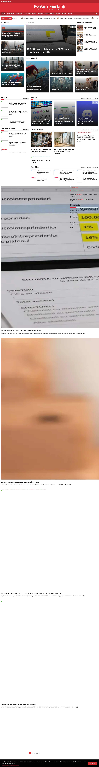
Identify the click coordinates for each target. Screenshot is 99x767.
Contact (70, 13)
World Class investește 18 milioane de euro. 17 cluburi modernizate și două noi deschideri (90, 29)
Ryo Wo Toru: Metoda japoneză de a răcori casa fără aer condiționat (64, 151)
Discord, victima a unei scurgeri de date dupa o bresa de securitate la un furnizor (86, 120)
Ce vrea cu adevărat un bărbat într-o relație (68, 18)
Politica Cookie (15, 765)
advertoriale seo (81, 199)
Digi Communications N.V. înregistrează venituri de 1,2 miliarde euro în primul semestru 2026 (31, 593)
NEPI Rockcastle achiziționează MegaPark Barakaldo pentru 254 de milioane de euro (90, 36)
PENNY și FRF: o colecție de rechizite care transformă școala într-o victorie (11, 35)
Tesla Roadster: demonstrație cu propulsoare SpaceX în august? (44, 172)
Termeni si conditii (6, 765)
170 (37, 753)
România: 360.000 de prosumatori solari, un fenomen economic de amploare (37, 87)
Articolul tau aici (61, 13)
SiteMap (72, 227)
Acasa (3, 13)
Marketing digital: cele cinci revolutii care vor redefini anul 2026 (12, 66)
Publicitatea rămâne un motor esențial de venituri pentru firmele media (12, 51)
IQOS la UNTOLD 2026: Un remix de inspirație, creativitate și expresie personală (17, 135)
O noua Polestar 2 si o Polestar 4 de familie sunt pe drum (90, 180)
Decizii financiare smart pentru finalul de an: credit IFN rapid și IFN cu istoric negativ (90, 43)
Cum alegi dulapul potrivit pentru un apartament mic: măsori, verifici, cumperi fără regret (86, 138)
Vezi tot (25, 98)
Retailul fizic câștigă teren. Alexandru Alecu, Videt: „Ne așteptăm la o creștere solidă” (18, 113)
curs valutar (79, 194)
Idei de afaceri (19, 13)
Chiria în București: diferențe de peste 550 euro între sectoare (39, 18)
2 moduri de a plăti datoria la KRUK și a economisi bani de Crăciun (90, 50)
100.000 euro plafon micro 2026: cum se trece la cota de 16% (21, 330)
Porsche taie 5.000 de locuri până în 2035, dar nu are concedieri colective (66, 172)
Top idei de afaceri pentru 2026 (62, 73)
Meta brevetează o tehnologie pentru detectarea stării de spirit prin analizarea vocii (41, 121)
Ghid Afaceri (10, 13)
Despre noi (72, 222)
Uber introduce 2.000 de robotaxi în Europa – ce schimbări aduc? (17, 104)
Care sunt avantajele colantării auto (42, 179)
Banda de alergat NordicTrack (77, 190)
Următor (39, 753)
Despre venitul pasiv (74, 212)
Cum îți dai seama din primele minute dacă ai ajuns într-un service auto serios (67, 180)
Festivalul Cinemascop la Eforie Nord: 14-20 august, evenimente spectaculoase (18, 144)
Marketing (40, 13)
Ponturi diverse (49, 13)
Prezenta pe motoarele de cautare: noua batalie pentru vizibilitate (17, 121)
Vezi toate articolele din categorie (88, 98)
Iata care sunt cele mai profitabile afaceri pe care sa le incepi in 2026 (86, 71)
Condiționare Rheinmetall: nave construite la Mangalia (18, 704)
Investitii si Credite (30, 13)
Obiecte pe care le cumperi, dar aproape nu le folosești (41, 150)
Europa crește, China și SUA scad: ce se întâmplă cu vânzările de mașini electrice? (90, 172)
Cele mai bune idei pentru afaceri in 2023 (84, 88)
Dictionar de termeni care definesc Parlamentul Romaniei (83, 210)
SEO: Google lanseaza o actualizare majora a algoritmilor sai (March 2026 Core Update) (64, 120)
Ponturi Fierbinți (49, 6)
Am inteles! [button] (92, 763)
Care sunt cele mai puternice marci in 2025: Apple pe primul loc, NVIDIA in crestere (12, 82)
